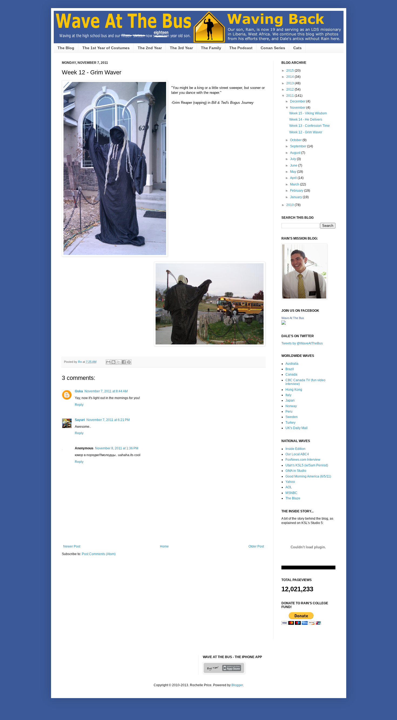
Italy (288, 395)
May (293, 172)
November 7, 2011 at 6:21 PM (108, 420)
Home (164, 546)
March (295, 184)
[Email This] (108, 362)
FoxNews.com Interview (302, 460)
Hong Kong (293, 389)
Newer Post (71, 546)
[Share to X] (118, 362)
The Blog (66, 48)
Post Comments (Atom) (99, 554)
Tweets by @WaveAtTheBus (302, 343)
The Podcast (241, 48)
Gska (79, 391)
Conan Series (273, 48)
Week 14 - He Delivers (305, 119)
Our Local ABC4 (297, 454)
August (295, 153)
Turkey (290, 422)
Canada (291, 374)
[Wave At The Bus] (283, 324)
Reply (79, 405)
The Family (211, 48)
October (296, 140)
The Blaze (292, 498)
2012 (290, 89)
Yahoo (290, 482)
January (296, 197)
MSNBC (291, 493)
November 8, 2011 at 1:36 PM (116, 448)
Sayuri (80, 420)
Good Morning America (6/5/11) (308, 476)
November (298, 108)
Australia (291, 364)
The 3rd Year (181, 48)
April (294, 178)
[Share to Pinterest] (129, 362)
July (293, 159)
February (297, 191)
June (294, 165)
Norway (291, 406)
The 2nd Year (150, 48)
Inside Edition (295, 449)
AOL (288, 487)
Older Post (256, 546)
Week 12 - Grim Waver (305, 132)
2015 (290, 70)
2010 (290, 205)
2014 (290, 77)
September (298, 146)
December (298, 101)
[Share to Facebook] (123, 362)
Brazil (289, 369)
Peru (288, 411)
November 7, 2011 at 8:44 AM (106, 391)
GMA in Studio (295, 471)
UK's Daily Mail (296, 428)
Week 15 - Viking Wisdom (308, 113)
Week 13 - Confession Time (309, 126)
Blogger (237, 685)
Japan (290, 400)
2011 (290, 96)
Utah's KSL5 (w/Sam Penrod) (306, 465)
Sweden (291, 417)
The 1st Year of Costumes (106, 48)
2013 (290, 83)
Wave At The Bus (292, 318)
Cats (297, 48)
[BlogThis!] (113, 362)
